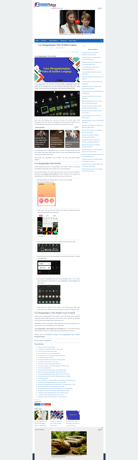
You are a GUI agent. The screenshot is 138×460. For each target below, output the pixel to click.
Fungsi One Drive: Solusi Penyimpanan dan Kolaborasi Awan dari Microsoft (72, 423)
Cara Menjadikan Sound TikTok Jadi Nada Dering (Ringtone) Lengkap (54, 376)
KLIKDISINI (48, 340)
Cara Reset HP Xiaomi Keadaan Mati (46, 347)
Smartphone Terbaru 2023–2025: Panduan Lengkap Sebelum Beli (56, 423)
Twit (42, 404)
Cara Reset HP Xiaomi (43, 378)
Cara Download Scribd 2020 (44, 368)
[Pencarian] (101, 40)
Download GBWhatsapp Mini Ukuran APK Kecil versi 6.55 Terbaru (53, 374)
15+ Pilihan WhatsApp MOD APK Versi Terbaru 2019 (50, 349)
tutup (102, 427)
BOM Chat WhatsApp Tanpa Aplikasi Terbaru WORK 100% (52, 372)
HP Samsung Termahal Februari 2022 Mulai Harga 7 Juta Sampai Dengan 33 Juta (56, 384)
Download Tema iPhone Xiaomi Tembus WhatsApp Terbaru (51, 359)
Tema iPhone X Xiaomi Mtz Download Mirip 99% (49, 363)
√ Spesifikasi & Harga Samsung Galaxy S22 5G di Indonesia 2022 (53, 392)
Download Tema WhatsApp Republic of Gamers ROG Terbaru (52, 370)
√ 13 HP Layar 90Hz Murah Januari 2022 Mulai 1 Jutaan (51, 394)
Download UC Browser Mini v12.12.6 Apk (48, 361)
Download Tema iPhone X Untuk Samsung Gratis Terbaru (51, 386)
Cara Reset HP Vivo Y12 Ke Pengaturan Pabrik (49, 353)
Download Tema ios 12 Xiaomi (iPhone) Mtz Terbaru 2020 (51, 355)
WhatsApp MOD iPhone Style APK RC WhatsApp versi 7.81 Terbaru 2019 (55, 388)
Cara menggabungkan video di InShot (44, 84)
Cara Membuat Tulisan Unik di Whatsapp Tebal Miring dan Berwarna (53, 390)
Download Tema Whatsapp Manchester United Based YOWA (52, 382)
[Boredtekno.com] (45, 5)
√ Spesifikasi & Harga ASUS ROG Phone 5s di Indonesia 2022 (52, 396)
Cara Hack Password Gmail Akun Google (47, 351)
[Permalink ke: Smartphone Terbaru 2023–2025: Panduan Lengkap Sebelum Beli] (57, 415)
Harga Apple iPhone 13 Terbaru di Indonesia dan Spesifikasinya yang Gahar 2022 (56, 380)
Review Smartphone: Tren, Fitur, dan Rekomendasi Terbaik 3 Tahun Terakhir (40, 423)
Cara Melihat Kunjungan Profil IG (45, 357)
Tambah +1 (47, 404)
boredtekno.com (49, 334)
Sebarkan (37, 404)
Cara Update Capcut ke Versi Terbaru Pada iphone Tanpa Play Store (53, 366)
